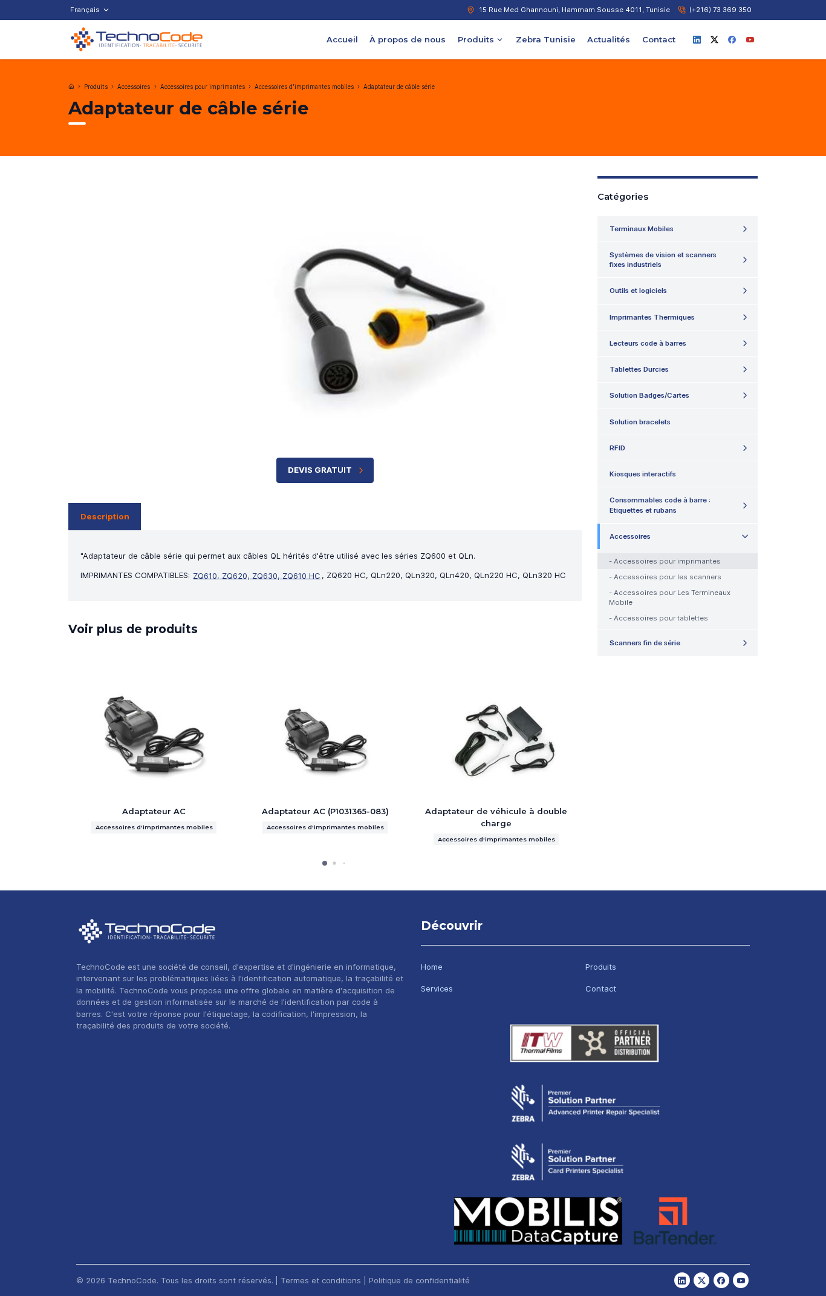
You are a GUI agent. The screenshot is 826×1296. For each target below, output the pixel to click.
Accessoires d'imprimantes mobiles (304, 87)
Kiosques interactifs (643, 474)
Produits (476, 39)
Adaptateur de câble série (399, 87)
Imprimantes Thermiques (652, 317)
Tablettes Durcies (639, 369)
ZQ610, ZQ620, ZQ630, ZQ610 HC (256, 575)
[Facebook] (732, 39)
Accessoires (133, 87)
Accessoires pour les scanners (667, 577)
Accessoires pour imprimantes (202, 87)
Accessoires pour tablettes (661, 618)
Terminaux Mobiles (642, 229)
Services (437, 988)
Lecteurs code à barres (648, 343)
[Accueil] (71, 87)
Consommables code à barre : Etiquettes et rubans (660, 505)
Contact (658, 39)
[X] (715, 39)
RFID (617, 448)
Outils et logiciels (638, 290)
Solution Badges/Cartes (649, 395)
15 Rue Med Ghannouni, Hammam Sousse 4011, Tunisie (574, 9)
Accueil (342, 39)
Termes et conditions (321, 1280)
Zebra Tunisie (546, 39)
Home (432, 967)
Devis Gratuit (320, 470)
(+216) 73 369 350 (720, 9)
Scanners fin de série (645, 643)
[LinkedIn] (696, 39)
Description (104, 516)
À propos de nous (407, 39)
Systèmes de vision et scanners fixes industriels (663, 260)
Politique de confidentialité (419, 1280)
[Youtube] (750, 39)
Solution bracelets (640, 422)
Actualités (608, 39)
